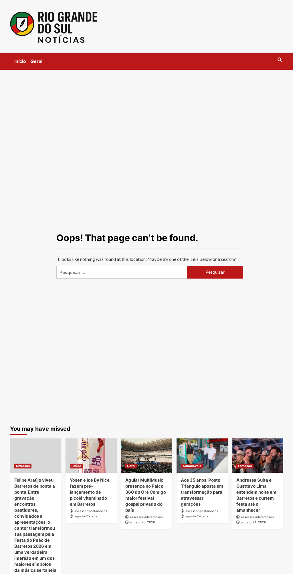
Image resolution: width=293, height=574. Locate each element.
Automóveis (192, 466)
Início (20, 61)
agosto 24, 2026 (198, 516)
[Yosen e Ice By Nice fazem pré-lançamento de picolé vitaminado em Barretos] (91, 455)
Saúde (76, 466)
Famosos (245, 466)
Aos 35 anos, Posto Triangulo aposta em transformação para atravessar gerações (202, 492)
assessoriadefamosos (90, 511)
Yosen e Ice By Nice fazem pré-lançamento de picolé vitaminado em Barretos (90, 492)
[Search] (279, 60)
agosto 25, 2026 (87, 516)
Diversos (23, 466)
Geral (36, 61)
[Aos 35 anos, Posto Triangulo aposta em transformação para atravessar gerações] (202, 455)
